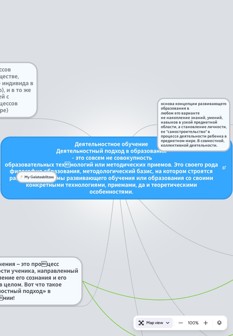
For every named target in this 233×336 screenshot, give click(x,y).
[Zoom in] (205, 323)
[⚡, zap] (22, 177)
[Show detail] (219, 323)
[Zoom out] (180, 323)
